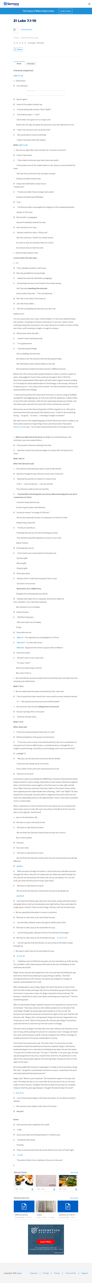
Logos (19, 1273)
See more (74, 1172)
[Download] (32, 1189)
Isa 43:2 (20, 866)
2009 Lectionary (21, 1214)
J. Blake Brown (26, 29)
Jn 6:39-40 (21, 956)
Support (84, 1273)
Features (33, 1273)
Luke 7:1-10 (18, 75)
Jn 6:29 (20, 1155)
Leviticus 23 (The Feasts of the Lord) (73, 1214)
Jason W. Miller (64, 1217)
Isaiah (39, 1214)
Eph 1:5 (20, 637)
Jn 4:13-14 (62, 937)
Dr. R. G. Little (41, 1217)
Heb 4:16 (20, 647)
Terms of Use (70, 1273)
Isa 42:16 (20, 896)
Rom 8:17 (21, 642)
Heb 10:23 (20, 1093)
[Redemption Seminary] (46, 1239)
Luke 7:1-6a (23, 145)
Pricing (46, 1273)
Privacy (57, 1273)
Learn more (65, 11)
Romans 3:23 (18, 427)
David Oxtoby (20, 1217)
